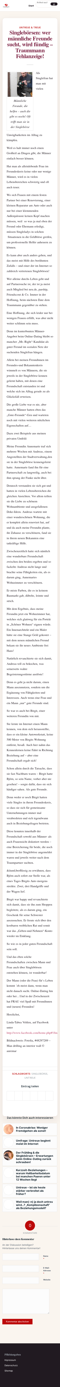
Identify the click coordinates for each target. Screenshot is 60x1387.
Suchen (54, 3)
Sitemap (8, 1370)
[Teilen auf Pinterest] (34, 1095)
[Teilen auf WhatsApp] (26, 1095)
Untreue (30, 1077)
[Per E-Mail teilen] (49, 1095)
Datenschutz (11, 1365)
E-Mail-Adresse (47, 1271)
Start (31, 5)
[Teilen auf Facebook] (10, 1095)
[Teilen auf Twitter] (18, 1095)
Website (46, 1280)
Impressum (10, 1360)
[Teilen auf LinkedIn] (41, 1095)
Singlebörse (39, 1073)
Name (45, 1257)
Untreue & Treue (30, 27)
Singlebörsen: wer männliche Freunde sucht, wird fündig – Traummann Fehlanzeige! (30, 44)
